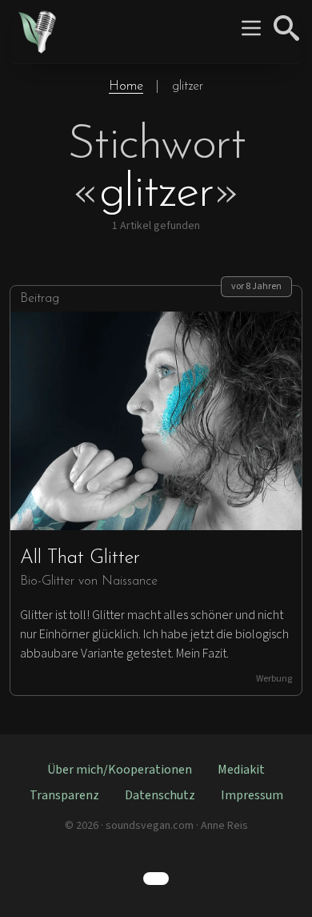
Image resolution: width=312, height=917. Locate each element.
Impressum (252, 795)
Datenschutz (160, 795)
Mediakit (241, 769)
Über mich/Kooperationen (119, 769)
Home (126, 86)
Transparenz (64, 795)
